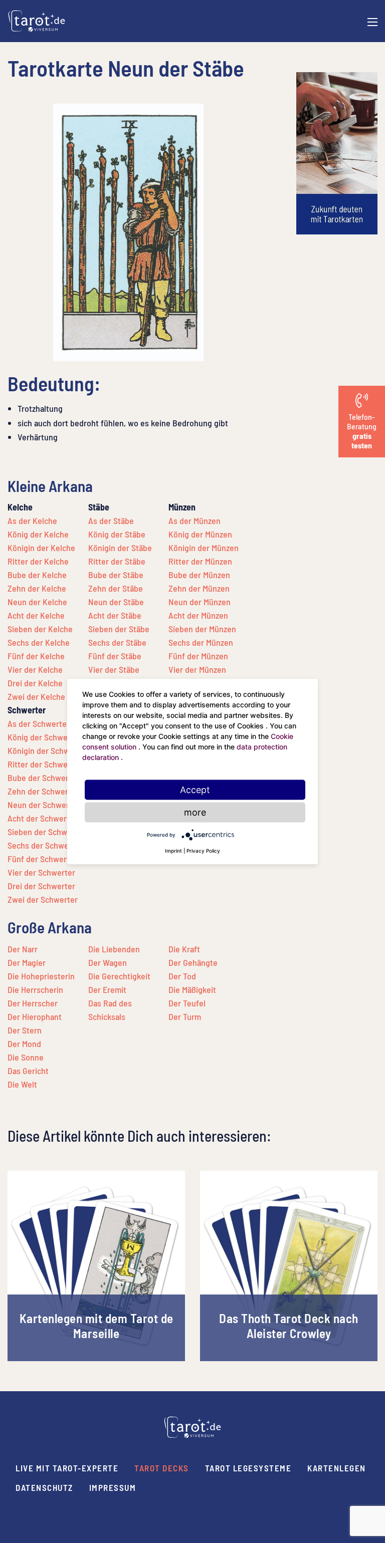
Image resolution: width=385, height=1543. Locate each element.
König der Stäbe (116, 534)
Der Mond (24, 1043)
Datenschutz (44, 1487)
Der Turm (184, 1016)
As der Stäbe (111, 520)
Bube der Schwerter (43, 777)
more (195, 812)
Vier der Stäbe (113, 669)
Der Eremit (107, 989)
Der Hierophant (35, 1016)
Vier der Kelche (35, 669)
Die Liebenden (114, 948)
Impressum (112, 1487)
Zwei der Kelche (36, 696)
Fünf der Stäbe (114, 655)
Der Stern (25, 1030)
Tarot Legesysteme (248, 1468)
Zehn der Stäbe (115, 588)
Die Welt (22, 1084)
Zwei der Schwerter (43, 899)
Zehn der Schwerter (43, 791)
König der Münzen (200, 534)
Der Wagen (107, 962)
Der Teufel (187, 1002)
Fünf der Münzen (198, 655)
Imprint (173, 851)
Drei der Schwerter (41, 885)
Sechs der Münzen (200, 642)
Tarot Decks (161, 1468)
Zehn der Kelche (37, 588)
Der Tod (182, 975)
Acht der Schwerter (42, 818)
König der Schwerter (44, 736)
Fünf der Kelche (36, 655)
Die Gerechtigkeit (119, 975)
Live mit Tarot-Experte (67, 1468)
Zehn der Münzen (199, 588)
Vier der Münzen (197, 669)
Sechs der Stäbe (117, 642)
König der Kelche (38, 534)
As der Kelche (32, 520)
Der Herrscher (33, 1002)
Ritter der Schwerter (44, 763)
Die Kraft (184, 948)
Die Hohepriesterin (41, 975)
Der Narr (23, 948)
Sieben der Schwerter (46, 831)
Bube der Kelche (37, 574)
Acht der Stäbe (114, 615)
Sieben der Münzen (202, 628)
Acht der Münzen (198, 615)
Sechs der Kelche (39, 642)
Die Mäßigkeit (192, 989)
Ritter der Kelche (38, 561)
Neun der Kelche (37, 601)
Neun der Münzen (199, 601)
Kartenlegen (336, 1468)
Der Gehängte (193, 962)
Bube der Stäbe (115, 574)
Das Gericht (28, 1070)
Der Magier (27, 962)
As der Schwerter (39, 723)
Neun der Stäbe (116, 601)
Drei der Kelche (35, 682)
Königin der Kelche (41, 547)
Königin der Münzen (203, 547)
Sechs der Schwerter (45, 845)
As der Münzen (194, 520)
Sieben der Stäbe (118, 628)
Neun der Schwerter (44, 804)
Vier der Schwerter (41, 872)
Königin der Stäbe (120, 547)
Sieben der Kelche (40, 628)
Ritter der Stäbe (116, 561)
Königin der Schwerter (48, 750)
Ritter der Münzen (200, 561)
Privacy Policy (203, 851)
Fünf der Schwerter (42, 858)
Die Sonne (26, 1057)
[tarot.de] (37, 20)
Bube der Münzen (199, 574)
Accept (195, 790)
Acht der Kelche (36, 615)
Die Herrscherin (35, 989)
